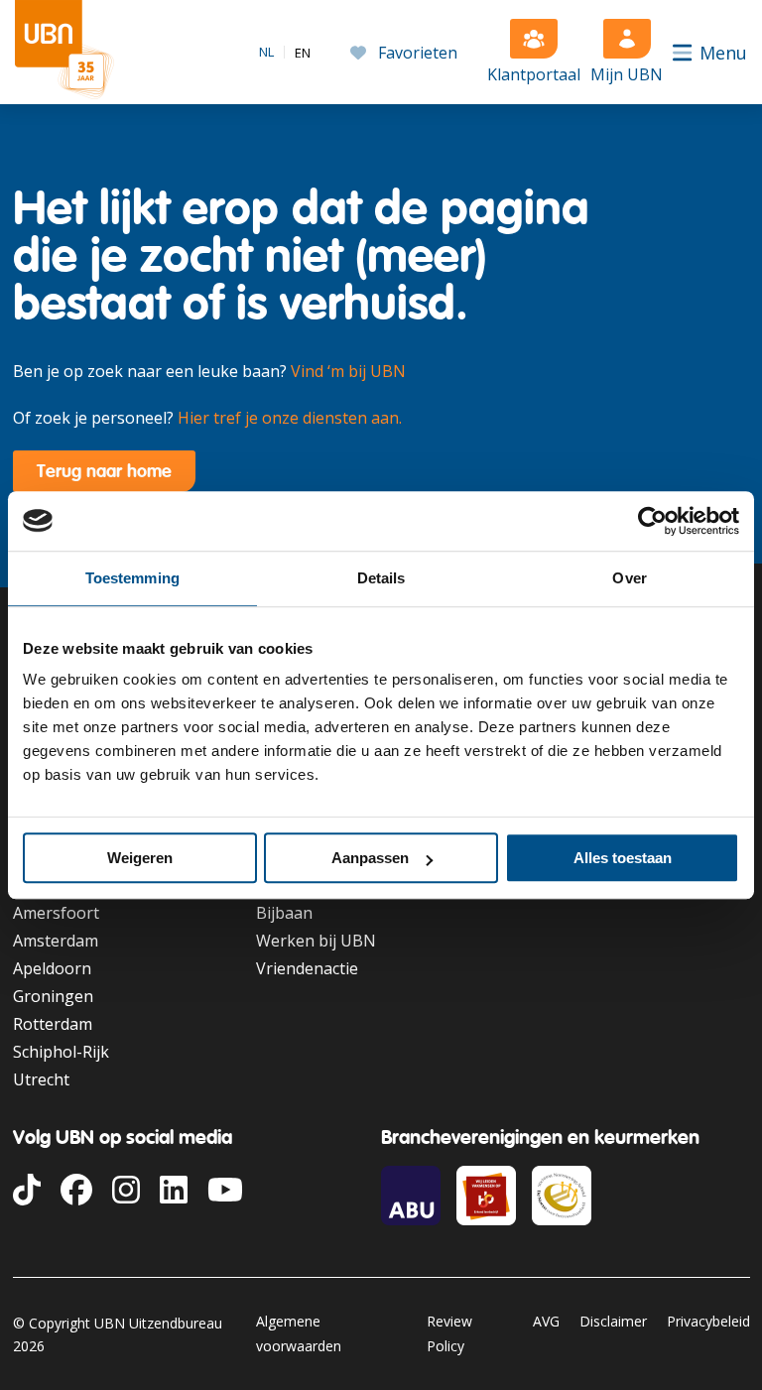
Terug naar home (104, 470)
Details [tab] (381, 577)
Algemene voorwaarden (298, 1333)
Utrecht (41, 1079)
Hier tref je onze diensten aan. (290, 418)
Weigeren (140, 857)
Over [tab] (629, 577)
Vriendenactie (307, 968)
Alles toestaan (622, 857)
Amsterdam (55, 940)
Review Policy (449, 1333)
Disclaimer (613, 1321)
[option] (302, 53)
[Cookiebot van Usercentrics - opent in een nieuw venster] (652, 521)
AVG (546, 1321)
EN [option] (303, 53)
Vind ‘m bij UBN (348, 371)
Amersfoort (56, 913)
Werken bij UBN (316, 940)
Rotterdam (52, 1024)
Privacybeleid (708, 1321)
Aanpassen (370, 857)
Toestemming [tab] (132, 577)
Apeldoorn (52, 968)
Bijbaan (284, 913)
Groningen (53, 996)
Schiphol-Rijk (61, 1052)
